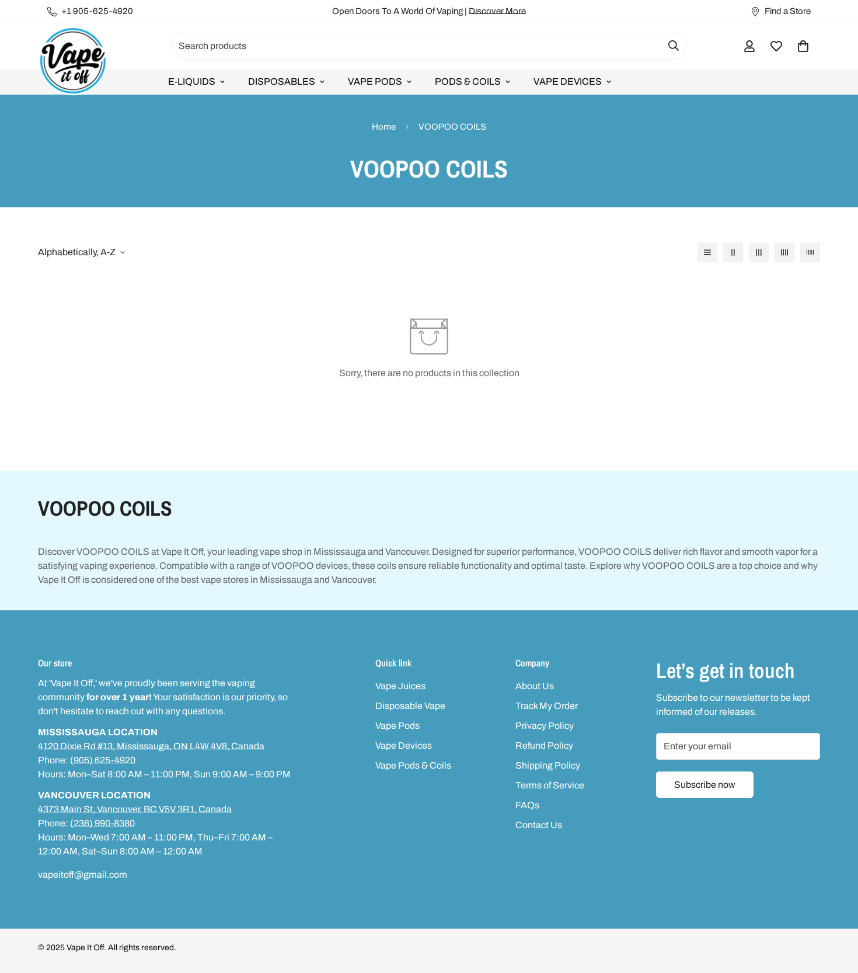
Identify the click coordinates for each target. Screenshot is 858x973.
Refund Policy (544, 745)
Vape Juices (400, 686)
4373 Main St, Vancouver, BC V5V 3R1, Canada (135, 809)
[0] (803, 46)
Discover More (497, 11)
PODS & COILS (468, 81)
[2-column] (733, 252)
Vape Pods (397, 726)
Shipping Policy (547, 765)
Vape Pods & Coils (413, 765)
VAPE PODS (375, 81)
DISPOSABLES (281, 81)
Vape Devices (403, 745)
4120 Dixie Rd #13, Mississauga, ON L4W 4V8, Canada (151, 746)
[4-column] (784, 252)
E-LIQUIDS (191, 81)
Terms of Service (549, 785)
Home (384, 126)
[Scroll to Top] (835, 909)
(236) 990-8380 (102, 823)
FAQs (527, 805)
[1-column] (707, 252)
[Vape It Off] (73, 61)
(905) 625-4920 (102, 760)
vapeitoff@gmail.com (82, 875)
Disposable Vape (410, 706)
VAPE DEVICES (567, 81)
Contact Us (538, 825)
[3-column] (759, 252)
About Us (534, 686)
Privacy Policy (544, 726)
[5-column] (810, 252)
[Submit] (673, 45)
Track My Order (546, 706)
